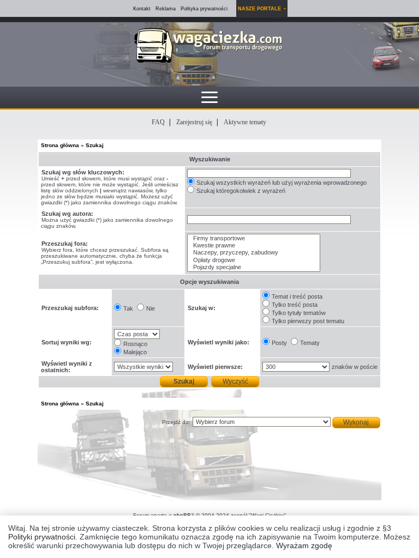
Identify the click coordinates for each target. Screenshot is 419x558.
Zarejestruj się (194, 122)
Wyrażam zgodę (304, 545)
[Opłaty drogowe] (253, 260)
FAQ (158, 122)
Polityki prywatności (41, 536)
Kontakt (142, 8)
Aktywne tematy (245, 122)
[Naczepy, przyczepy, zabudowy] (253, 252)
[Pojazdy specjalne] (253, 267)
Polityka (204, 8)
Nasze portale (260, 8)
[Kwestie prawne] (253, 245)
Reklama (165, 8)
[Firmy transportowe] (253, 238)
